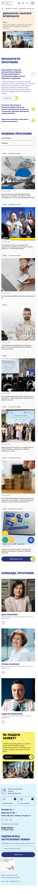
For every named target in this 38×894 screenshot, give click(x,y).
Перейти (8, 757)
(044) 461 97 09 (7, 813)
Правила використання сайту (9, 875)
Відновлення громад (14, 153)
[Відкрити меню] (32, 3)
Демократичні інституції (15, 508)
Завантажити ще (16, 559)
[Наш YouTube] (6, 819)
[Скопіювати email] (13, 810)
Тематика (4, 143)
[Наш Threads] (10, 819)
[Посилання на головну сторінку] (7, 3)
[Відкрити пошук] (23, 3)
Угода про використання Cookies (10, 877)
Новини (4, 153)
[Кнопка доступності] (19, 3)
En (27, 3)
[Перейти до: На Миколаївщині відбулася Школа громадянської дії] (18, 275)
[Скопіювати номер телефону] (16, 813)
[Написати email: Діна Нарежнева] (3, 622)
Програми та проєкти (12, 8)
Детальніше (8, 98)
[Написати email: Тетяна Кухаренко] (3, 672)
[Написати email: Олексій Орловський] (3, 722)
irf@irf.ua (6, 810)
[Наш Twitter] (2, 819)
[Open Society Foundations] (8, 829)
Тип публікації (6, 138)
